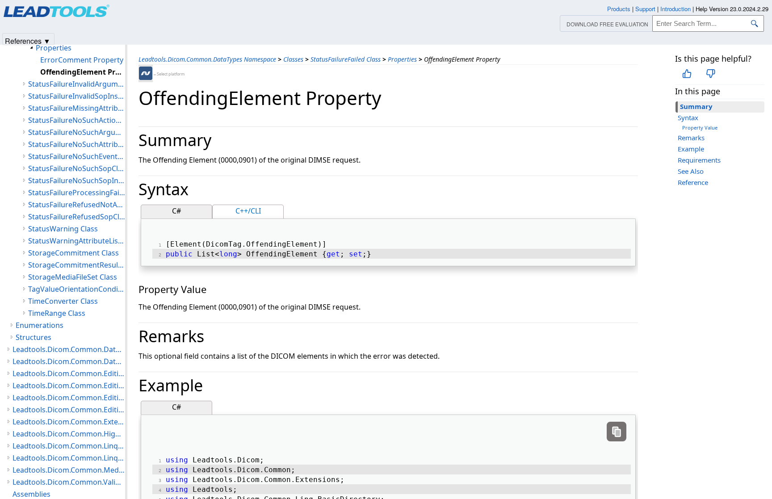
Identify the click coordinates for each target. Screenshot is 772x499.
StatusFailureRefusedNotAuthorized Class (76, 205)
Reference (693, 182)
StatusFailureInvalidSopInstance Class (76, 96)
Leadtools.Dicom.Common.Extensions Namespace (69, 422)
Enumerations (39, 325)
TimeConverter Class (63, 301)
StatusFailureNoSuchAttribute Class (76, 144)
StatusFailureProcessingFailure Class (76, 192)
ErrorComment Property (81, 60)
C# (176, 211)
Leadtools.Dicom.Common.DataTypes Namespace (207, 59)
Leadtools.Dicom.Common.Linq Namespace (69, 458)
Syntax (688, 117)
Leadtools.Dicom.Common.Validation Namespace (69, 482)
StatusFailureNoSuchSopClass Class (76, 168)
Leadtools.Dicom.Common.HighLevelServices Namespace (69, 434)
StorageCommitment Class (73, 253)
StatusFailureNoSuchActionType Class (76, 120)
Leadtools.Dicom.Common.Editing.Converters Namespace (69, 385)
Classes (293, 59)
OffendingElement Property (82, 72)
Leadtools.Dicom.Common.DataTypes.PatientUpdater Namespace (69, 349)
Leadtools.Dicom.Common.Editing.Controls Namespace (69, 373)
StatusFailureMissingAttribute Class (76, 108)
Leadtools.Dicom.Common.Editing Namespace (69, 398)
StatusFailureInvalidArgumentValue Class (76, 84)
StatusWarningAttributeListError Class (76, 241)
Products (618, 8)
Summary (696, 106)
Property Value (699, 127)
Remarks (691, 137)
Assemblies (31, 494)
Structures (33, 337)
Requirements (699, 159)
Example (691, 148)
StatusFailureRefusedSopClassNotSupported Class (76, 217)
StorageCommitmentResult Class (76, 265)
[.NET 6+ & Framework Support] (145, 73)
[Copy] (616, 431)
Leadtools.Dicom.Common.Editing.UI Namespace (69, 410)
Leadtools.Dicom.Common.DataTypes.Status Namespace (69, 361)
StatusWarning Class (63, 229)
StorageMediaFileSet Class (72, 277)
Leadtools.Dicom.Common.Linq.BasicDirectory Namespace (69, 446)
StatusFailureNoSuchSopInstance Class (76, 180)
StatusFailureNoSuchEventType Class (76, 156)
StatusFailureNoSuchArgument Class (76, 132)
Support (645, 8)
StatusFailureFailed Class (345, 59)
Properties (402, 59)
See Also (691, 171)
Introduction (675, 8)
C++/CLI (248, 211)
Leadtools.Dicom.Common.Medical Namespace (69, 470)
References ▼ (27, 40)
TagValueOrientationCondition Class (76, 289)
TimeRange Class (56, 313)
